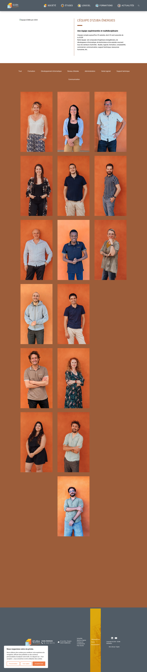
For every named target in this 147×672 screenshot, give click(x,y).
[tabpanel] (73, 345)
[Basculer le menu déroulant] (45, 5)
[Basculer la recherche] (139, 6)
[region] (26, 657)
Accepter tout (39, 663)
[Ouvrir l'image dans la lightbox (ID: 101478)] (29, 20)
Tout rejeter (26, 663)
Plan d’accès (80, 645)
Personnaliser (13, 663)
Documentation (95, 644)
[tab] (20, 71)
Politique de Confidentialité (81, 643)
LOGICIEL (86, 5)
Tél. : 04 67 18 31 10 (49, 643)
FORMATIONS (106, 5)
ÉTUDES (69, 5)
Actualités (79, 638)
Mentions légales (81, 640)
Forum (93, 642)
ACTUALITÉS (128, 5)
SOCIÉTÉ (52, 5)
